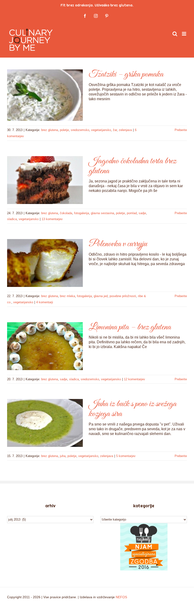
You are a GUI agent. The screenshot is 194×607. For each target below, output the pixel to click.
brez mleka (67, 296)
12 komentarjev (134, 379)
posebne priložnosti (123, 296)
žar (115, 130)
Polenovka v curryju (118, 244)
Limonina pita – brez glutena (130, 327)
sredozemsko (80, 130)
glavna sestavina (102, 213)
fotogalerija (81, 213)
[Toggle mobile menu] (184, 33)
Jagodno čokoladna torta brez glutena (132, 166)
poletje (64, 130)
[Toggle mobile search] (174, 33)
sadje (142, 213)
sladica (12, 219)
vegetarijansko (101, 130)
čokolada (66, 213)
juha (63, 456)
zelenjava (125, 130)
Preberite (181, 130)
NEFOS (121, 597)
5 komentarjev (126, 456)
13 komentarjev (52, 219)
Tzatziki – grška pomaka (126, 74)
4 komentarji (44, 302)
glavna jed (101, 296)
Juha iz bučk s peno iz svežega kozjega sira (132, 409)
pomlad (132, 213)
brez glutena (49, 130)
